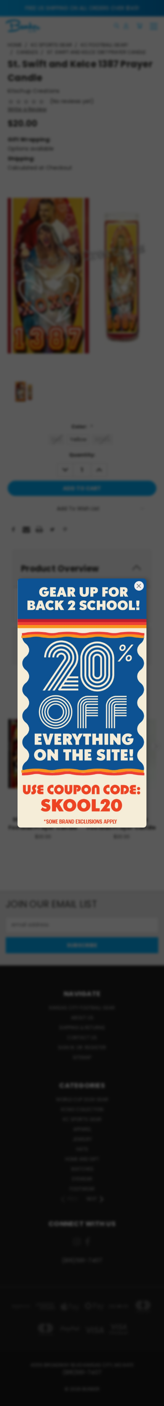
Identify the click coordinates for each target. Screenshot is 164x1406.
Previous (12, 1398)
